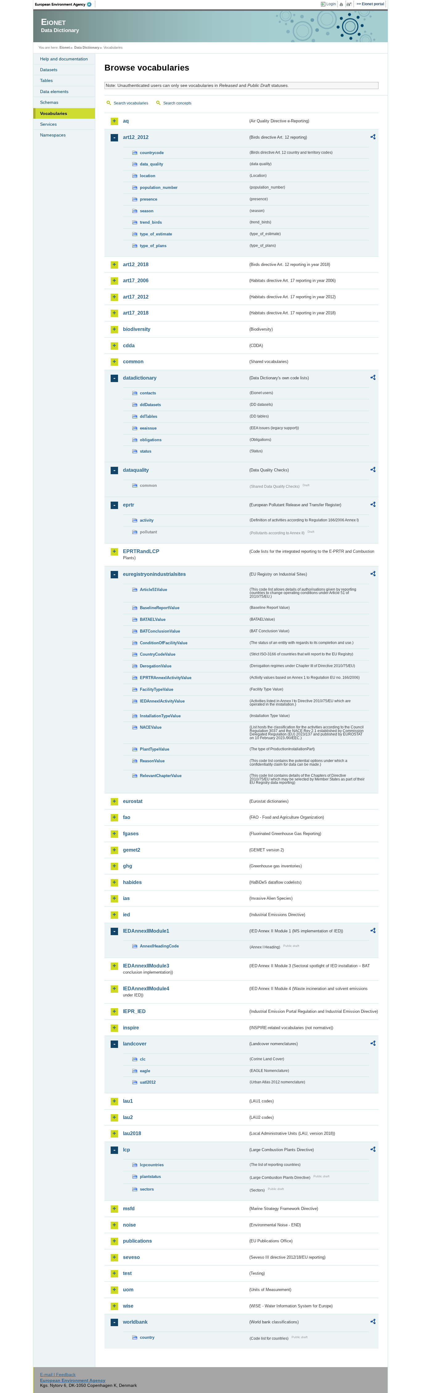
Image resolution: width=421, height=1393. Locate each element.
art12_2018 (136, 264)
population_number (159, 187)
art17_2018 (136, 313)
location (147, 175)
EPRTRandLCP (141, 551)
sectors (147, 1189)
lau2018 (132, 1133)
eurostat (132, 801)
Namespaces (53, 134)
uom (128, 1289)
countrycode (152, 152)
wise (128, 1306)
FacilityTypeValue (156, 689)
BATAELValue (153, 619)
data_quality (151, 164)
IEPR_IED (134, 1011)
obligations (150, 440)
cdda (129, 345)
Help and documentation (64, 58)
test (127, 1273)
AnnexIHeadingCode (159, 946)
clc (142, 1059)
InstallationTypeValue (160, 716)
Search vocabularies (131, 103)
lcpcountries (152, 1165)
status (145, 451)
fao (126, 817)
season (146, 211)
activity (146, 520)
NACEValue (150, 727)
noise (129, 1225)
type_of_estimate (156, 234)
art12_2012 (136, 137)
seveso (131, 1257)
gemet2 (131, 850)
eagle (145, 1071)
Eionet (64, 47)
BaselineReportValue (159, 607)
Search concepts (177, 103)
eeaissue (148, 428)
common (133, 361)
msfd (129, 1208)
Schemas (49, 102)
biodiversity (136, 329)
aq (126, 121)
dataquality (136, 470)
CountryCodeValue (157, 654)
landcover (134, 1043)
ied (126, 914)
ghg (127, 866)
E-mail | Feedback (58, 1374)
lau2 (128, 1117)
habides (132, 882)
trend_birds (151, 222)
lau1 (128, 1101)
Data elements (54, 91)
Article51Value (153, 589)
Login (331, 4)
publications (137, 1241)
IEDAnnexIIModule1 (146, 931)
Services (48, 124)
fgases (131, 833)
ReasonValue (152, 761)
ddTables (148, 416)
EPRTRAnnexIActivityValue (165, 677)
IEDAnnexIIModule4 (146, 988)
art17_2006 (136, 280)
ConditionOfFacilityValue (163, 643)
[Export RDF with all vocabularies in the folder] (372, 137)
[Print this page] (342, 4)
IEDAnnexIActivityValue (162, 701)
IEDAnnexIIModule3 (146, 965)
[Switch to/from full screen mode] (350, 4)
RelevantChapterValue (161, 775)
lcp (126, 1149)
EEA (65, 4)
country (147, 1337)
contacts (148, 393)
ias (126, 898)
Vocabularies (53, 113)
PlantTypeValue (154, 749)
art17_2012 (136, 296)
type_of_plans (153, 245)
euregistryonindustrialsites (154, 574)
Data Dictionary (86, 47)
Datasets (48, 69)
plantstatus (150, 1176)
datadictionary (140, 378)
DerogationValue (155, 666)
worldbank (135, 1322)
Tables (46, 80)
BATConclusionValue (160, 631)
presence (148, 199)
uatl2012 (148, 1082)
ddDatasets (150, 404)
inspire (131, 1027)
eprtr (128, 504)
